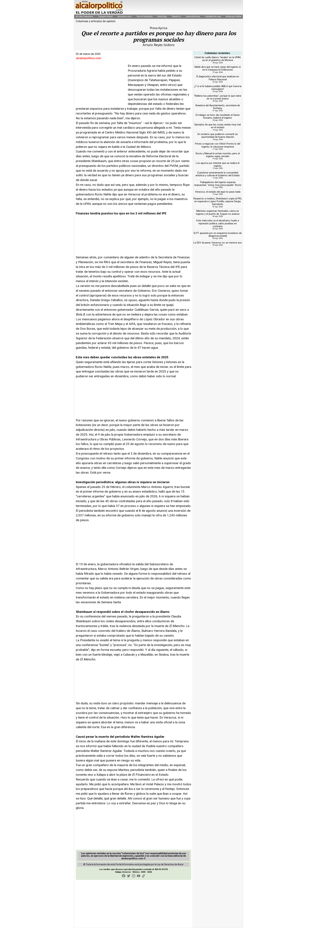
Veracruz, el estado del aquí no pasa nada (217, 191)
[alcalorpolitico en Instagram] (133, 875)
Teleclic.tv (176, 16)
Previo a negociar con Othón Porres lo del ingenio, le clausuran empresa (217, 145)
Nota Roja (162, 16)
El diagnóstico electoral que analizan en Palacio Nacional (217, 78)
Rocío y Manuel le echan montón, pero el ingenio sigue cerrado (218, 155)
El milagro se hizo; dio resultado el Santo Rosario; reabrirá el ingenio (218, 116)
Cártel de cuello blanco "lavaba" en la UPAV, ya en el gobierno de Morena (217, 59)
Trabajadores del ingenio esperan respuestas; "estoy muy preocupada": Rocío (217, 183)
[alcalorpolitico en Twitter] (128, 875)
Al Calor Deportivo (84, 16)
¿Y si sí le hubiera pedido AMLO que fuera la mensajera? (217, 88)
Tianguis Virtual (105, 16)
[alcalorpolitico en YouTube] (138, 875)
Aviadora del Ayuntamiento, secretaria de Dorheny (217, 107)
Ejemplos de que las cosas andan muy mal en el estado (217, 126)
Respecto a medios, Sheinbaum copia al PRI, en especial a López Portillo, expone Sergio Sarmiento (218, 201)
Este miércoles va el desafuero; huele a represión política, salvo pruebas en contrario (217, 223)
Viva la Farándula (145, 16)
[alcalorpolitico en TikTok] (143, 875)
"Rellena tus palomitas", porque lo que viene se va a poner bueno (217, 97)
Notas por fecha (233, 16)
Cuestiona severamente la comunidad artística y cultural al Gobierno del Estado (217, 174)
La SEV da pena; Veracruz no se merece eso (217, 242)
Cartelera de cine (213, 16)
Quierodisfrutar (193, 16)
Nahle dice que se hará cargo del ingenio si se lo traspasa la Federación (217, 68)
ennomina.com (124, 16)
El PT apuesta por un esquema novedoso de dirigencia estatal (218, 234)
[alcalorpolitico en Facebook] (123, 875)
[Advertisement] (100, 84)
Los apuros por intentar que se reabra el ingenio (217, 164)
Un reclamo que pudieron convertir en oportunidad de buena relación (217, 135)
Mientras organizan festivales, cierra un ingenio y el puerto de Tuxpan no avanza (217, 212)
